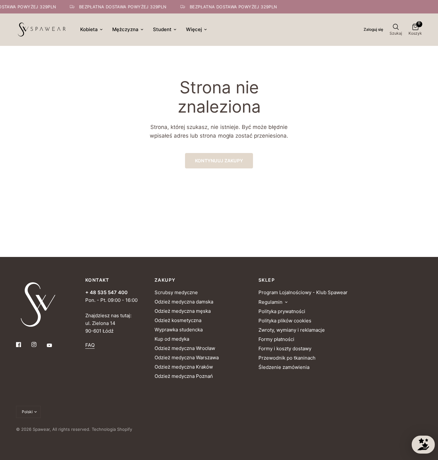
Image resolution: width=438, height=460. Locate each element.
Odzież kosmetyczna (178, 320)
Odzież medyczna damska (184, 302)
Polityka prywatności (281, 311)
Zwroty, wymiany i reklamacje (291, 330)
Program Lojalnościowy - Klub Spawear (303, 292)
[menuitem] (91, 29)
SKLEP (266, 280)
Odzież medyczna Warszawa (187, 357)
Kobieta (89, 29)
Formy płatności (276, 339)
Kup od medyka (172, 339)
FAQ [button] (90, 345)
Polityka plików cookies (284, 321)
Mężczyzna (125, 29)
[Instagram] (38, 344)
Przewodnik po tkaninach (287, 358)
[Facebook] (23, 344)
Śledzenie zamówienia (283, 367)
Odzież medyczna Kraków (184, 367)
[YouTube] (54, 345)
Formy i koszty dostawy (284, 348)
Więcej (194, 29)
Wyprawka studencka (179, 330)
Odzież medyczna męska (183, 311)
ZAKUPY (165, 280)
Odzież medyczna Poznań (184, 376)
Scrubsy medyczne (176, 292)
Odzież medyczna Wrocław (185, 348)
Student (162, 29)
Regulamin (270, 302)
